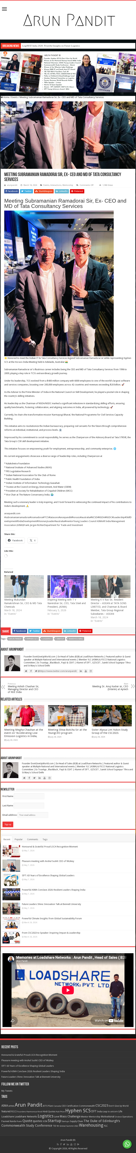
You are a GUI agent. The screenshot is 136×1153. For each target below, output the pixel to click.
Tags (44, 839)
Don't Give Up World (119, 1106)
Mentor (84, 1116)
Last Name (7, 805)
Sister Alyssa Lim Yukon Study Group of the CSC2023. (110, 731)
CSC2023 (101, 1105)
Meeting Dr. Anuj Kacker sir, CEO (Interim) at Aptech (110, 687)
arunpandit (12, 185)
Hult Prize (60, 1112)
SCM (45, 1121)
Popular (19, 839)
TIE (54, 1126)
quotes (37, 1121)
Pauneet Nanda (8, 1121)
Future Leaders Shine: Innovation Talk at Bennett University (51, 904)
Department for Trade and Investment (63, 525)
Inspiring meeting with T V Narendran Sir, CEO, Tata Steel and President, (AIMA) (66, 603)
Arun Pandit (15, 639)
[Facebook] (61, 1144)
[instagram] (74, 1144)
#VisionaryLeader (45, 521)
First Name (7, 796)
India (99, 1111)
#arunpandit (65, 517)
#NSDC (108, 517)
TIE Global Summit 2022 (67, 1126)
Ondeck (118, 1117)
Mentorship (68, 185)
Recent (7, 839)
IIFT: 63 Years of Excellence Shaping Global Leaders (48, 875)
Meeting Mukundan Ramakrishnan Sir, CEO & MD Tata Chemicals (23, 603)
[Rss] (57, 1144)
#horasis (75, 517)
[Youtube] (71, 1144)
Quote (27, 1121)
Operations (127, 1116)
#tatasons (54, 517)
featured (5, 1111)
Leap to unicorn (110, 1111)
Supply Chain (76, 1121)
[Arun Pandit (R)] (68, 19)
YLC (106, 1125)
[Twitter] (64, 1144)
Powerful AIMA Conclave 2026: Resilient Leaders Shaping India (53, 889)
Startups (65, 1121)
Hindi (39, 1112)
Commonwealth (87, 1106)
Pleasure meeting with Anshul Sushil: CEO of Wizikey (48, 861)
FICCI (14, 1111)
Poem (19, 1121)
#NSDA (101, 517)
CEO (64, 1106)
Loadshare (7, 1116)
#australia (85, 517)
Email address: (10, 815)
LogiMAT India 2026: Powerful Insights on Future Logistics (51, 45)
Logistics (47, 639)
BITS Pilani (48, 1106)
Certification (72, 1106)
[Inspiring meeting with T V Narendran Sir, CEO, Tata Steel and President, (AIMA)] (67, 586)
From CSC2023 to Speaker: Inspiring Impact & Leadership (51, 932)
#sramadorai (36, 517)
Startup (60, 639)
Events (14, 97)
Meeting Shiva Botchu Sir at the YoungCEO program (67, 731)
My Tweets (6, 1090)
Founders (21, 1112)
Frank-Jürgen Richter (34, 525)
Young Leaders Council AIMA (88, 521)
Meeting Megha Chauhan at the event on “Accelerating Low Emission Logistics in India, (23, 733)
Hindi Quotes (49, 1111)
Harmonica (31, 1112)
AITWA (11, 1106)
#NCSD (93, 517)
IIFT (94, 1111)
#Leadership (118, 517)
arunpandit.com (12, 513)
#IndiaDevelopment (26, 521)
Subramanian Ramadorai (88, 358)
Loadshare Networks (26, 1116)
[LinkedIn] (67, 1144)
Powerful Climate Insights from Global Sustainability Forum (52, 918)
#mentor (68, 521)
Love (56, 1116)
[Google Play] (78, 1144)
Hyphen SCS (32, 639)
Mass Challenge (70, 1116)
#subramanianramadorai (17, 517)
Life (120, 1111)
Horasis (18, 362)
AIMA (4, 1105)
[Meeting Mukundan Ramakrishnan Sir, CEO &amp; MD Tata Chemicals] (24, 586)
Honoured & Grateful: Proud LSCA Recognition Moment (50, 846)
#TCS (46, 517)
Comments (32, 839)
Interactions (55, 185)
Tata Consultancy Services (54, 358)
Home (6, 97)
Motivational (107, 1116)
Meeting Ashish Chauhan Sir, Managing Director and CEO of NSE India (23, 688)
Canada (57, 1106)
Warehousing (76, 639)
